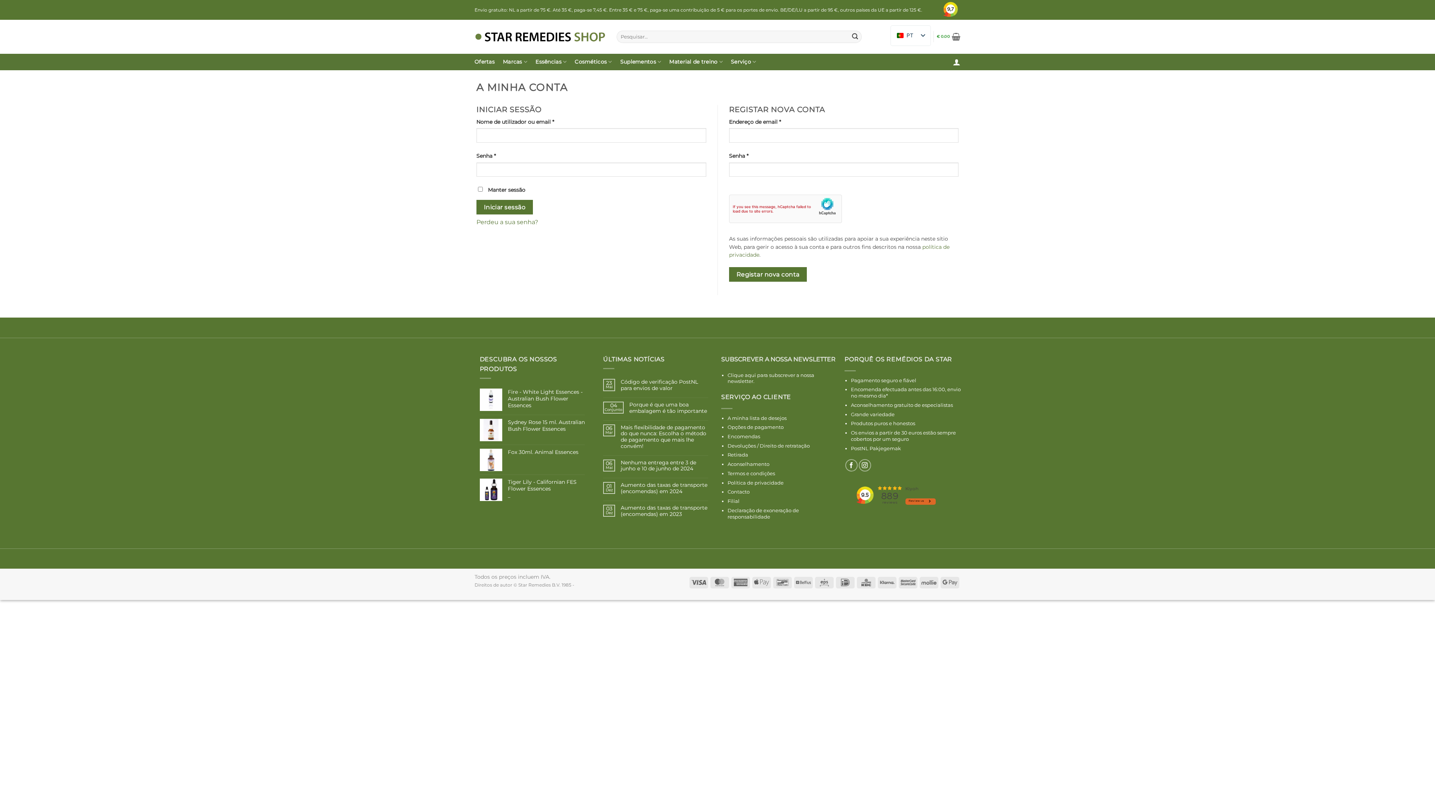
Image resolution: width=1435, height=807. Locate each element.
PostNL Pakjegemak (876, 448)
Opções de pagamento (756, 427)
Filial (734, 501)
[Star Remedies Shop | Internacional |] (540, 37)
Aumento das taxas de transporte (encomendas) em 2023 (664, 511)
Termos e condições (751, 473)
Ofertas (485, 61)
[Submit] (855, 37)
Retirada (738, 455)
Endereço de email (770, 121)
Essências (549, 61)
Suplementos (638, 61)
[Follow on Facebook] (851, 465)
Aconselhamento (748, 464)
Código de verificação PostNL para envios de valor (659, 385)
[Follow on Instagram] (865, 465)
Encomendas (744, 436)
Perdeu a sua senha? (507, 222)
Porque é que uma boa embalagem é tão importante (668, 408)
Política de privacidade (756, 483)
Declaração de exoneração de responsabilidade (763, 513)
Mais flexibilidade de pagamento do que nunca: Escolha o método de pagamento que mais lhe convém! (663, 436)
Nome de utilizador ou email (530, 121)
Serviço (741, 61)
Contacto (739, 492)
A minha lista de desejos (757, 418)
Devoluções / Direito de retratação (769, 446)
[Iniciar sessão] (956, 62)
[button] (948, 36)
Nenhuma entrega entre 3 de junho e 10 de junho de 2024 (658, 466)
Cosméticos (591, 61)
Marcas (512, 61)
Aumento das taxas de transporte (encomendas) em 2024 (664, 488)
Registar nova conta (768, 274)
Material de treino (693, 61)
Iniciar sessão (505, 207)
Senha (501, 155)
